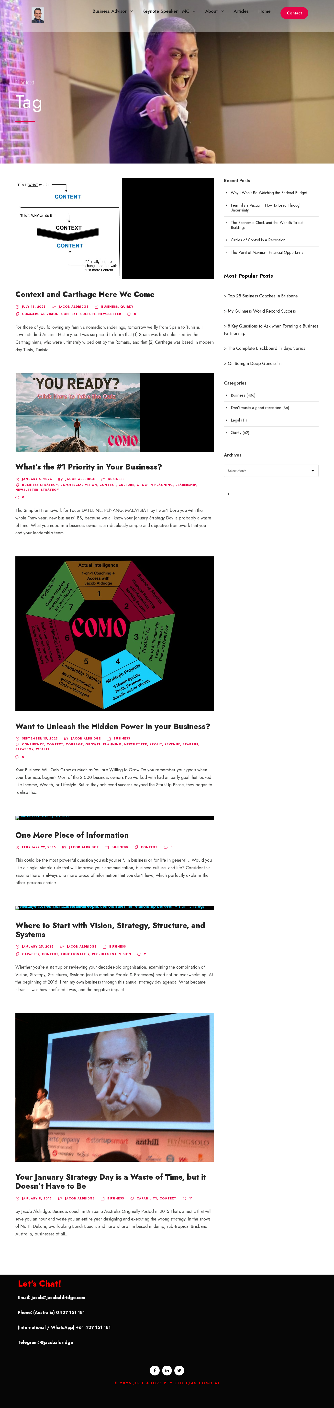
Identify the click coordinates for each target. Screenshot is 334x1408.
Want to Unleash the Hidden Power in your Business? (112, 726)
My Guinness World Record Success (262, 311)
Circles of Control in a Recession (258, 240)
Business (109, 307)
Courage (74, 744)
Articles (241, 11)
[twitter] (179, 1370)
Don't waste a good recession (256, 408)
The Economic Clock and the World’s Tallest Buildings (267, 225)
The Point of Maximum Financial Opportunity (267, 252)
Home (264, 11)
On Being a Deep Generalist (255, 363)
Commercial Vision (40, 314)
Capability (147, 1198)
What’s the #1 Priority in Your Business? (88, 466)
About (211, 11)
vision (125, 954)
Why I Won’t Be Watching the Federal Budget (269, 193)
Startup (190, 744)
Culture (88, 314)
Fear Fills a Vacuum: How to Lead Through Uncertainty (266, 207)
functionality (75, 954)
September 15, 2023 (40, 738)
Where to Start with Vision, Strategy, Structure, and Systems (110, 930)
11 (191, 1198)
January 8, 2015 (37, 1198)
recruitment (104, 954)
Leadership (186, 485)
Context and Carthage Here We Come (85, 294)
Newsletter (109, 314)
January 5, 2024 (37, 479)
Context (69, 314)
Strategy (50, 490)
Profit (156, 744)
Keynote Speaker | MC (166, 11)
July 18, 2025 (33, 307)
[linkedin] (167, 1370)
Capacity (30, 954)
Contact (294, 13)
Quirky (127, 307)
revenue (172, 744)
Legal (235, 420)
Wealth (43, 749)
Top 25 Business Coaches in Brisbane (263, 296)
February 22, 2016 (39, 847)
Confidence (33, 744)
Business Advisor (110, 11)
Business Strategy (40, 485)
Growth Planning (155, 485)
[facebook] (155, 1370)
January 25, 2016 (38, 946)
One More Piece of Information (72, 835)
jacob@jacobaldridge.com (58, 1297)
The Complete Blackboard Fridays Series (266, 348)
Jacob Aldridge (74, 307)
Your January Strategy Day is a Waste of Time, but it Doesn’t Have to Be (110, 1182)
